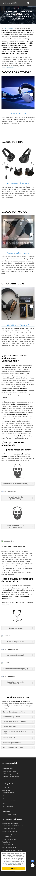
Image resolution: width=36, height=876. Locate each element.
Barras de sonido (8, 793)
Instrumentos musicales (10, 809)
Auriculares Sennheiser (18, 253)
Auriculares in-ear (8, 828)
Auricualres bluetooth (10, 823)
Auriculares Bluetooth (18, 183)
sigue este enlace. (8, 68)
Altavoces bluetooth (9, 831)
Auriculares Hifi (7, 845)
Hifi (3, 803)
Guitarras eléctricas (9, 847)
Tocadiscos (6, 842)
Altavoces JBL (7, 837)
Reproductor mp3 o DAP (18, 325)
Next (31, 94)
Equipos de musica (9, 801)
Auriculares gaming (9, 834)
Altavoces (5, 787)
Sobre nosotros (7, 769)
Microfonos (6, 812)
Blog (4, 795)
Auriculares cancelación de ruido (13, 826)
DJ (3, 798)
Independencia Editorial (10, 776)
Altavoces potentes (9, 839)
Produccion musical (9, 814)
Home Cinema (7, 806)
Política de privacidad (10, 774)
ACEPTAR (13, 868)
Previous (4, 94)
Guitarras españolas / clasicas (12, 850)
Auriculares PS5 (18, 113)
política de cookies (8, 863)
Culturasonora (9, 28)
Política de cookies (9, 771)
